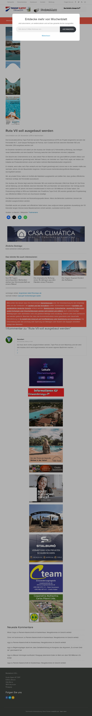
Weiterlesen (46, 36)
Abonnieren (67, 29)
